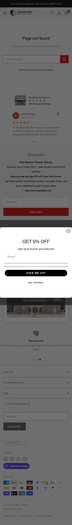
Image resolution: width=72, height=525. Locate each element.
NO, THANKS (36, 283)
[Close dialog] (68, 231)
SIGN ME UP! (36, 273)
